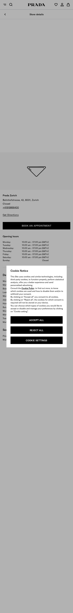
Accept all (36, 320)
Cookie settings (36, 340)
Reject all (36, 330)
